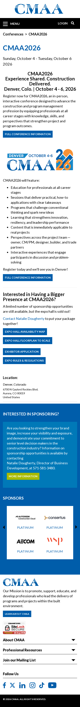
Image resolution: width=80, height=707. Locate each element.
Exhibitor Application (22, 351)
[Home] (40, 9)
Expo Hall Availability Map (25, 331)
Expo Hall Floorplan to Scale (27, 340)
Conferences (13, 34)
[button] (27, 566)
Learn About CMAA (17, 613)
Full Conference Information (28, 134)
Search (71, 23)
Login (63, 23)
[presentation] (5, 527)
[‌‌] (4, 685)
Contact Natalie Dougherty (23, 318)
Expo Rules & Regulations (24, 360)
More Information (23, 476)
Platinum (25, 527)
